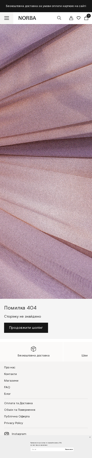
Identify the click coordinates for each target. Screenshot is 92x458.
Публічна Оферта (17, 416)
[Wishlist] (78, 18)
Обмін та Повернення (19, 410)
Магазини (11, 381)
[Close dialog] (90, 437)
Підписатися (69, 449)
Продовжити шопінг (26, 327)
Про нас (9, 367)
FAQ (7, 387)
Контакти (10, 374)
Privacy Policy (13, 423)
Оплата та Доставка (18, 403)
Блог (7, 394)
